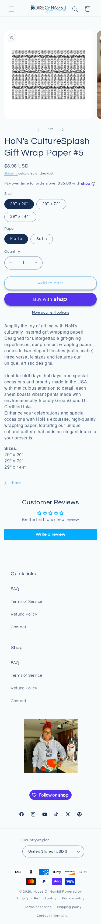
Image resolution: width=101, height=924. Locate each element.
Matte (16, 239)
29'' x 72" (51, 204)
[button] (11, 9)
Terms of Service (26, 602)
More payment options (50, 312)
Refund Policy (24, 614)
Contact (18, 627)
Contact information (53, 915)
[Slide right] (63, 130)
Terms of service (38, 907)
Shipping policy (69, 907)
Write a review (50, 534)
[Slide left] (38, 130)
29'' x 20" (19, 204)
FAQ (15, 589)
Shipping (11, 173)
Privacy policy (73, 898)
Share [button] (15, 483)
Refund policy (45, 898)
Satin (41, 239)
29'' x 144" (20, 217)
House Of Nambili (47, 891)
